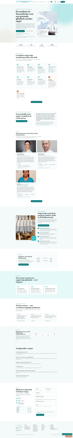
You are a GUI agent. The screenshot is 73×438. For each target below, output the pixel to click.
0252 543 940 (55, 1)
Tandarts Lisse (45, 258)
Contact (49, 1)
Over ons (38, 2)
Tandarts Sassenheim (38, 258)
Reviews (45, 1)
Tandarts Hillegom (51, 261)
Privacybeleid (52, 426)
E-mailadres (37, 392)
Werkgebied (41, 1)
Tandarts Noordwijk (38, 261)
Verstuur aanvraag (40, 414)
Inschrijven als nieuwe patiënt (22, 121)
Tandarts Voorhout (51, 258)
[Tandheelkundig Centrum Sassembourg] (24, 1)
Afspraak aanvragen (58, 2)
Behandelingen (34, 1)
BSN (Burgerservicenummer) (40, 396)
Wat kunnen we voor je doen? (40, 401)
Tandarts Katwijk (45, 260)
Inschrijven (62, 1)
